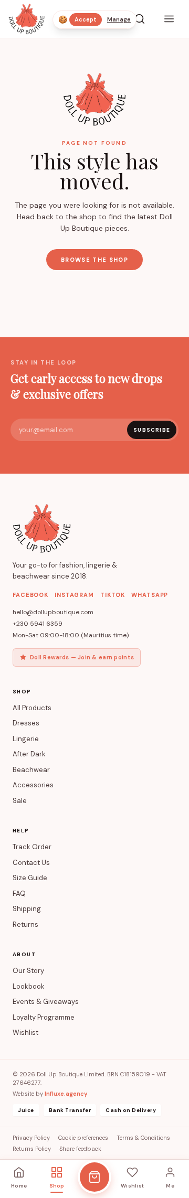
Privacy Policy (31, 1137)
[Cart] (94, 1177)
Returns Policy (32, 1148)
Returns (25, 924)
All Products (32, 707)
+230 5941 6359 (37, 623)
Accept (86, 19)
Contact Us (31, 862)
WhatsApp (149, 594)
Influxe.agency (66, 1093)
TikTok (112, 594)
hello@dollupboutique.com (53, 612)
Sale (20, 800)
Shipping (27, 908)
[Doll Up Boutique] (26, 19)
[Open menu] (169, 18)
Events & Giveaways (46, 1001)
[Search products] (139, 18)
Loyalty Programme (44, 1017)
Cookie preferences (83, 1137)
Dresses (26, 723)
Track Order (32, 846)
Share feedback (80, 1148)
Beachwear (31, 769)
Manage (119, 19)
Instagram (74, 594)
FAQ (19, 893)
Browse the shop (94, 259)
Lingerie (26, 738)
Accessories (33, 784)
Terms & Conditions (143, 1137)
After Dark (29, 754)
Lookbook (29, 986)
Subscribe (151, 429)
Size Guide (30, 877)
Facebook (30, 594)
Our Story (28, 970)
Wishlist (25, 1032)
